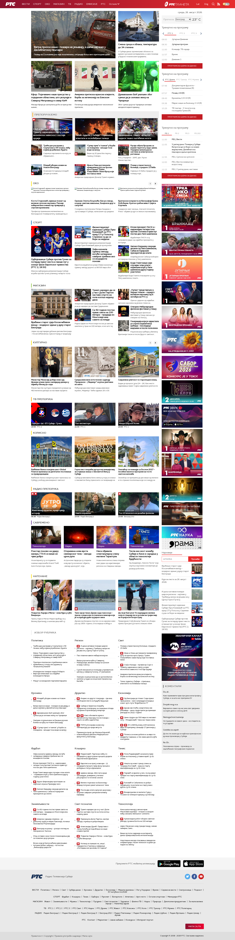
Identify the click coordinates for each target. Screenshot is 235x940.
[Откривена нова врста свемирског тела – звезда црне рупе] (79, 537)
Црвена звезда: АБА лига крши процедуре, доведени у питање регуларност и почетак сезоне (92, 775)
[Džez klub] (182, 391)
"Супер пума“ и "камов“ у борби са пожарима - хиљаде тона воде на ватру (101, 147)
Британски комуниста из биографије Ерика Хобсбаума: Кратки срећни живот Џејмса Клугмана (138, 203)
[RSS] (218, 4)
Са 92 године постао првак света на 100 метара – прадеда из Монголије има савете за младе (103, 315)
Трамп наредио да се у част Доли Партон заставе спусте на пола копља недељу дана (103, 295)
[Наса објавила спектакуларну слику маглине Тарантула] (111, 537)
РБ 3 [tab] (187, 133)
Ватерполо (117, 896)
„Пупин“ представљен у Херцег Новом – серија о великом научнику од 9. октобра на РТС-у (142, 293)
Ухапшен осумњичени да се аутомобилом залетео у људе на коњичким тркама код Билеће (94, 679)
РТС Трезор (154, 908)
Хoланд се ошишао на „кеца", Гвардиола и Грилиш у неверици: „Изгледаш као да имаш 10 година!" (92, 845)
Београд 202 (106, 913)
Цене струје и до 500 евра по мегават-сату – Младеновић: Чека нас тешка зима (138, 718)
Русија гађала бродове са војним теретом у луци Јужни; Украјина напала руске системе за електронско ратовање (143, 149)
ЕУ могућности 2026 (117, 892)
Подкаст (198, 890)
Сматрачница (185, 890)
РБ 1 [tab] (167, 133)
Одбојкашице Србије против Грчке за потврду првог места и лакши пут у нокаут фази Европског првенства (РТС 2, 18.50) (51, 263)
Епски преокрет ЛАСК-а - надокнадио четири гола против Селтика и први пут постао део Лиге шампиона (143, 230)
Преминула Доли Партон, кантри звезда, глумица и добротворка (93, 820)
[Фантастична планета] (182, 244)
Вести (26, 4)
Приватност (36, 936)
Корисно (39, 432)
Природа (157, 901)
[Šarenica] (182, 464)
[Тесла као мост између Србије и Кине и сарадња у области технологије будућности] (144, 537)
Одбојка (95, 896)
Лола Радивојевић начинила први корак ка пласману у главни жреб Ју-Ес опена (137, 756)
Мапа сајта (194, 926)
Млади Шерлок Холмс (129, 422)
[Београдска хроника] (182, 317)
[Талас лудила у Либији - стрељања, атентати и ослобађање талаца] (95, 129)
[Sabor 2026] (182, 367)
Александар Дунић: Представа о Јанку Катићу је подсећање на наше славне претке (92, 828)
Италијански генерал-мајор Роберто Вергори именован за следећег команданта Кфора (49, 673)
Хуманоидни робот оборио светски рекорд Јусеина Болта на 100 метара (137, 820)
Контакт (91, 920)
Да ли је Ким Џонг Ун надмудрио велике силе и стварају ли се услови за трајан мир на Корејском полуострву (137, 615)
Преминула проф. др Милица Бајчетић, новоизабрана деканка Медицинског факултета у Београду (93, 734)
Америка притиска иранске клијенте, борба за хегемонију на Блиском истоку (95, 97)
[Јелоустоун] (182, 440)
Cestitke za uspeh (171, 730)
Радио (79, 4)
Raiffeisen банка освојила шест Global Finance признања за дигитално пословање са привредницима (51, 471)
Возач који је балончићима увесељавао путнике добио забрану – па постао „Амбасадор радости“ (50, 845)
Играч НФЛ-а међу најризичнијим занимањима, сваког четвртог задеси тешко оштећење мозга (136, 135)
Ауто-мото (141, 896)
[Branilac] (182, 219)
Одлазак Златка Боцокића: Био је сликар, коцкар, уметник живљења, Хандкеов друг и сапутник (95, 203)
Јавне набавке (116, 920)
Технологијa (125, 804)
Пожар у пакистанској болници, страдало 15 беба (143, 166)
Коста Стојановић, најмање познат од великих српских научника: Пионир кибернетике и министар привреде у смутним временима (48, 204)
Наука (147, 901)
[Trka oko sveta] (182, 195)
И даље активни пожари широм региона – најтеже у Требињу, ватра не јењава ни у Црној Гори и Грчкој (93, 648)
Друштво (80, 693)
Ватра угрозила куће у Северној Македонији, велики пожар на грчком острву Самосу (93, 662)
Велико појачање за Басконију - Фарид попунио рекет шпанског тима (93, 784)
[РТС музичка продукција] (182, 645)
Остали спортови (157, 896)
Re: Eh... (166, 742)
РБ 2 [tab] (177, 133)
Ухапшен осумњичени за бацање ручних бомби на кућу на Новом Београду (50, 721)
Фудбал (35, 748)
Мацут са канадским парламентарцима (50, 681)
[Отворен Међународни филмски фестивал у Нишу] (123, 311)
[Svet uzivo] (182, 292)
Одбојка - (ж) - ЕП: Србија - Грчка (47, 423)
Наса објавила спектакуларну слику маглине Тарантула (107, 554)
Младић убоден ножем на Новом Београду (55, 166)
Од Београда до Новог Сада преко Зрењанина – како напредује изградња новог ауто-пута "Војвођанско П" (137, 700)
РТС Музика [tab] (193, 79)
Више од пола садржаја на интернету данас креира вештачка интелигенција (136, 834)
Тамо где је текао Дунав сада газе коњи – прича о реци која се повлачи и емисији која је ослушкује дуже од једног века (95, 615)
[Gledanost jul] (182, 341)
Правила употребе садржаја (67, 936)
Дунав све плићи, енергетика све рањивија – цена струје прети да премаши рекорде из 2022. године (138, 710)
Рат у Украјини (143, 890)
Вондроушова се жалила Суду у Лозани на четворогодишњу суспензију (137, 793)
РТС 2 (59, 908)
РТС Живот (115, 908)
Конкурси (130, 920)
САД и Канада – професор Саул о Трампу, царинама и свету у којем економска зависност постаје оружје (51, 134)
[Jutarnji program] (182, 268)
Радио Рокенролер (142, 913)
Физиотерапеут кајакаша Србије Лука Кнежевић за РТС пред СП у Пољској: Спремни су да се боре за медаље (103, 233)
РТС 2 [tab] (182, 33)
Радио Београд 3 (89, 913)
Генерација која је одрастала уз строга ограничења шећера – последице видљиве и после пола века (144, 324)
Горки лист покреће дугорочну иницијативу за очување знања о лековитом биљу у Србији (95, 471)
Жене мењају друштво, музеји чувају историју (48, 510)
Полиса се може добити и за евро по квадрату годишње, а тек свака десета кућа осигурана (138, 736)
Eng (206, 4)
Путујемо (97, 901)
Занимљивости (40, 804)
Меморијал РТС (175, 896)
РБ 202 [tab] (197, 133)
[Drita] (182, 489)
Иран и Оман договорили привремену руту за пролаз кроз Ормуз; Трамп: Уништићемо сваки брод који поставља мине (100, 169)
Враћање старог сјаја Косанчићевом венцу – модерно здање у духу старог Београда (51, 325)
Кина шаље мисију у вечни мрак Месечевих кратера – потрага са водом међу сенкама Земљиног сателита (137, 811)
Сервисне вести (168, 890)
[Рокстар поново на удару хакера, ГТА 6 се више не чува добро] (46, 537)
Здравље (124, 901)
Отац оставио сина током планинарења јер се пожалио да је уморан (51, 837)
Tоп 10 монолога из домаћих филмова (136, 512)
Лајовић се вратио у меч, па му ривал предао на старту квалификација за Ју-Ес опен (138, 775)
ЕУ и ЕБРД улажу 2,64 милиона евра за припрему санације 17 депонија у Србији (137, 727)
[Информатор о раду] (182, 669)
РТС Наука (89, 908)
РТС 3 (67, 908)
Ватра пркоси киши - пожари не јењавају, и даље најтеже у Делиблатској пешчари (70, 48)
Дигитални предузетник (175, 901)
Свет (121, 640)
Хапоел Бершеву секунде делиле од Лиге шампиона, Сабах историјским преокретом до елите (143, 249)
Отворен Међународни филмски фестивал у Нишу (143, 307)
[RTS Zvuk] (182, 416)
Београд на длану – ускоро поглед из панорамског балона (51, 829)
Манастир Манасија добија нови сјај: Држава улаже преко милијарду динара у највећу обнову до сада (50, 382)
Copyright (48, 936)
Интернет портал (145, 920)
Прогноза (168, 19)
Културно (40, 342)
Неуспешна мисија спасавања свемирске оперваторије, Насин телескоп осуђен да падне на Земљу (137, 842)
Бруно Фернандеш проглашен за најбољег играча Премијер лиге (49, 782)
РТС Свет (76, 908)
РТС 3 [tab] (194, 33)
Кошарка (80, 748)
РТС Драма (102, 908)
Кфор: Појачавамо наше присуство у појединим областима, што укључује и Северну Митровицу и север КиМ (51, 97)
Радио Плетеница (122, 913)
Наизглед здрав (121, 903)
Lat (198, 4)
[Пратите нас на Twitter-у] (187, 876)
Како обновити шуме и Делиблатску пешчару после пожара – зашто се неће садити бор (93, 717)
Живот (47, 901)
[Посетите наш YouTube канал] (201, 876)
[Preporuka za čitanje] (182, 513)
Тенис (121, 748)
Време (156, 890)
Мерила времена (126, 890)
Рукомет (105, 896)
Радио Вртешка (177, 913)
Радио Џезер (193, 913)
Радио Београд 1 (52, 913)
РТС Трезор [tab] (181, 79)
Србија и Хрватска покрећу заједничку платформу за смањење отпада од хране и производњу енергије (95, 708)
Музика (73, 901)
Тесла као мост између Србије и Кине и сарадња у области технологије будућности (143, 555)
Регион (79, 640)
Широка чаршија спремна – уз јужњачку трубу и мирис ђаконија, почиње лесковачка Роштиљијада (51, 821)
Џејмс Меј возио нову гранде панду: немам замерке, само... (138, 827)
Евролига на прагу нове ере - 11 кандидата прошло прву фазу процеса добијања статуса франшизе (93, 765)
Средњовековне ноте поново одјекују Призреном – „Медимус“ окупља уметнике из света (94, 382)
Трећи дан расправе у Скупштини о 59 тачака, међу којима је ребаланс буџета (56, 147)
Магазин (58, 4)
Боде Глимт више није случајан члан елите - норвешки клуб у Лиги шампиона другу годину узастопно (142, 267)
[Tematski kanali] (182, 538)
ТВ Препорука (43, 399)
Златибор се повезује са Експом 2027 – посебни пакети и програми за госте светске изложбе (136, 471)
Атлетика (129, 896)
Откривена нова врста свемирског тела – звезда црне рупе (77, 554)
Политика (37, 640)
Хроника (36, 693)
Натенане (40, 576)
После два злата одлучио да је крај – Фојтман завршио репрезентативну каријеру (94, 792)
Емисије (91, 4)
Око (36, 183)
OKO (47, 4)
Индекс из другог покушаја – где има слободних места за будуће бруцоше (94, 699)
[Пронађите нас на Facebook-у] (194, 876)
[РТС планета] (177, 4)
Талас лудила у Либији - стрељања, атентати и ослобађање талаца (94, 137)
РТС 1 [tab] (170, 33)
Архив (117, 915)
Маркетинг (103, 920)
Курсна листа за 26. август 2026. (174, 580)
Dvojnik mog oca (170, 704)
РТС (103, 4)
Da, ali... (166, 692)
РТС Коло (142, 908)
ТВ (69, 4)
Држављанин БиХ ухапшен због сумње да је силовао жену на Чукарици (135, 97)
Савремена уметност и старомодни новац (137, 380)
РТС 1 (50, 908)
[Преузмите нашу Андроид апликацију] (169, 863)
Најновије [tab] (167, 552)
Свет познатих (83, 804)
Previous (163, 33)
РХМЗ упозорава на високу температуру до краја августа (90, 726)
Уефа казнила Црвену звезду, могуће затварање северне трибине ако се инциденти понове (103, 255)
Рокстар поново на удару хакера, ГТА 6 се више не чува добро (44, 554)
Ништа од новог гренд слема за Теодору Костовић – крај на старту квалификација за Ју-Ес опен (135, 765)
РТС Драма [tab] (170, 79)
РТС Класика (129, 908)
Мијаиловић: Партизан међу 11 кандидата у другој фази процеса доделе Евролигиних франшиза (94, 756)
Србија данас (75, 890)
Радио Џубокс (160, 913)
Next (201, 33)
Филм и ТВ (136, 901)
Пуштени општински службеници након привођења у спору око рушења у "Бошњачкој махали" (50, 664)
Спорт (37, 4)
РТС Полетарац (184, 908)
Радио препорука (45, 489)
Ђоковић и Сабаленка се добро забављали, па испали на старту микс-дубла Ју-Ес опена (136, 785)
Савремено (41, 522)
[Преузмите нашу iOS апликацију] (193, 863)
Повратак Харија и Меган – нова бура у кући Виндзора (51, 614)
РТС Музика (168, 908)
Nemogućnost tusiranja (173, 717)
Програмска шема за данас (182, 66)
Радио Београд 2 (70, 913)
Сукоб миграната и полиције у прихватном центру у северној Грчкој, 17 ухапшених (95, 671)
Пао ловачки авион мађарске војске (92, 655)
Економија (124, 693)
